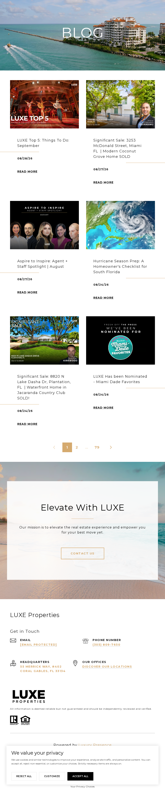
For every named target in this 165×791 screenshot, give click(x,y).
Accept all (80, 776)
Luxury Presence (95, 745)
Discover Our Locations (107, 666)
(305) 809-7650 (106, 644)
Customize (52, 776)
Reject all (24, 776)
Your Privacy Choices (82, 786)
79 (97, 447)
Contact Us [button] (83, 553)
